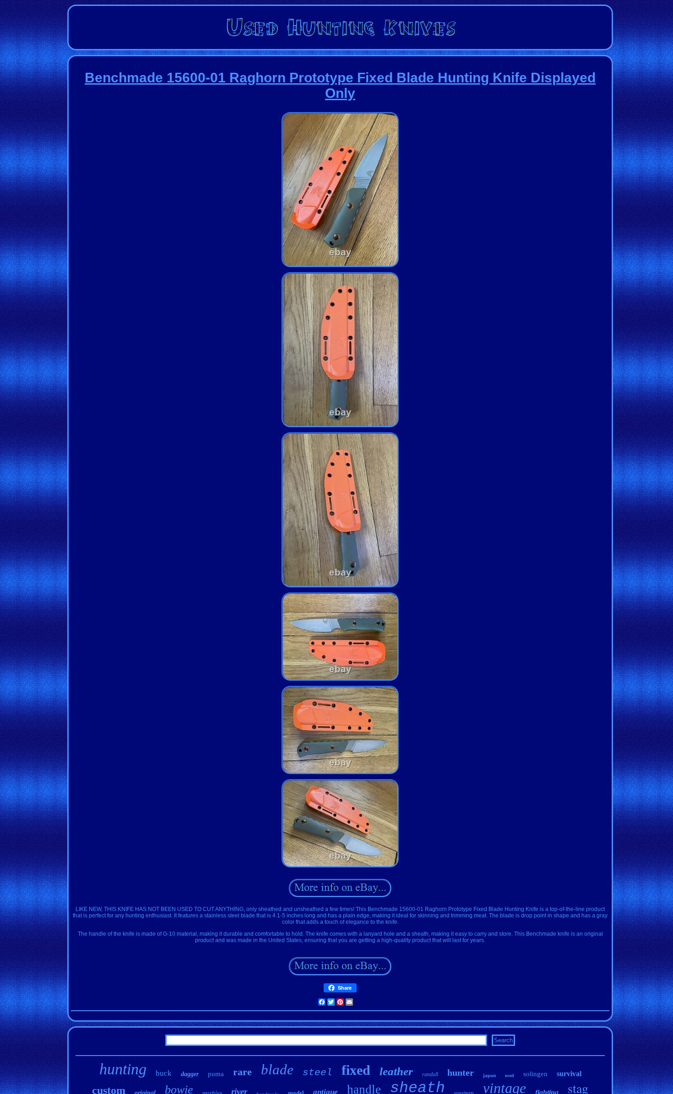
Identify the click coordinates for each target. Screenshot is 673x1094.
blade (277, 1070)
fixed (356, 1070)
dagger (190, 1074)
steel (317, 1072)
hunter (460, 1072)
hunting (123, 1069)
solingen (535, 1074)
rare (242, 1072)
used (509, 1075)
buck (164, 1073)
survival (569, 1074)
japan (489, 1075)
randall (430, 1074)
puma (216, 1074)
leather (396, 1071)
